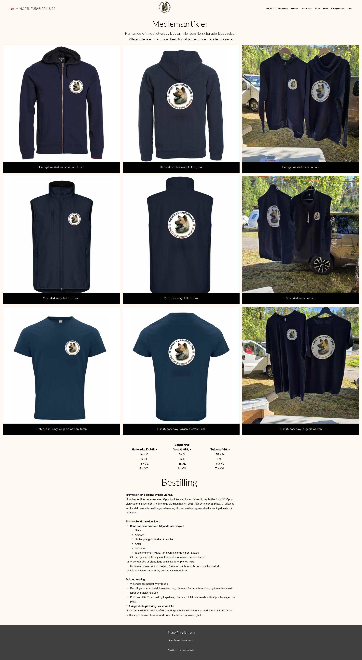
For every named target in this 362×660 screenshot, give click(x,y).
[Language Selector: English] (14, 9)
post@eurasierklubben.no (181, 640)
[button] (270, 8)
